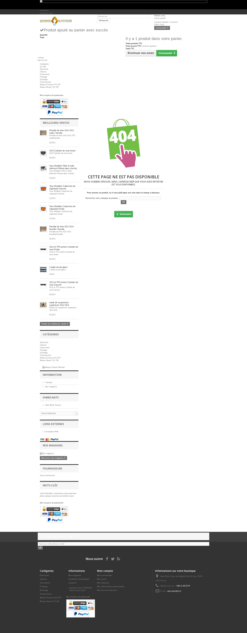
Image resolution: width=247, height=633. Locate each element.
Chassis (43, 72)
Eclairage (44, 79)
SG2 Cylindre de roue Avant (62, 150)
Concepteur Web (51, 432)
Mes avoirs (102, 579)
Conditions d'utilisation (78, 579)
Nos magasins (51, 387)
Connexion (44, 10)
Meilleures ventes (56, 122)
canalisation (59, 493)
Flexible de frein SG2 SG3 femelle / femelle (61, 227)
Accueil (43, 66)
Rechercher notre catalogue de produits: (101, 198)
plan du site (42, 60)
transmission (57, 496)
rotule (42, 493)
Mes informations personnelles (111, 586)
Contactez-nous (46, 13)
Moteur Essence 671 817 (50, 84)
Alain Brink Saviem (53, 405)
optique (48, 496)
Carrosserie (44, 74)
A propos (48, 382)
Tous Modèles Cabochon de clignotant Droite (62, 207)
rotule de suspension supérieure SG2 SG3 (59, 303)
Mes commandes (104, 575)
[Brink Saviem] (66, 21)
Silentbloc (49, 493)
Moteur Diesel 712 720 (49, 87)
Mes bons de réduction (107, 590)
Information (52, 374)
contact (41, 58)
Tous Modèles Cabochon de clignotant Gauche (62, 187)
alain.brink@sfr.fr (174, 591)
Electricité (44, 69)
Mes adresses (103, 583)
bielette (66, 496)
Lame (71, 496)
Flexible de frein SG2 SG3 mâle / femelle (61, 131)
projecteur (72, 493)
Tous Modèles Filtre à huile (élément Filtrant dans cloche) (63, 167)
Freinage (43, 77)
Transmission (45, 82)
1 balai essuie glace (58, 267)
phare (42, 496)
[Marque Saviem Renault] (53, 367)
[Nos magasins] (59, 453)
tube (66, 493)
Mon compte (105, 570)
